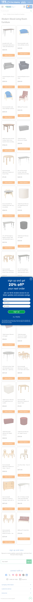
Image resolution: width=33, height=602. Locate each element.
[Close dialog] (31, 279)
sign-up (17, 312)
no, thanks (16, 317)
